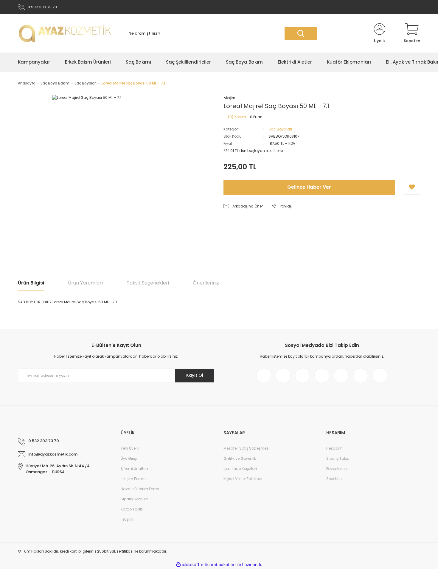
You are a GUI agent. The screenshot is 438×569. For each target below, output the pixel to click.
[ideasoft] (188, 565)
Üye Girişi (129, 458)
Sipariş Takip (337, 458)
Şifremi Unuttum (135, 468)
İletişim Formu (133, 478)
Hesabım (334, 448)
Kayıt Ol (194, 375)
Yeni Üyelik (130, 448)
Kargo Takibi (132, 509)
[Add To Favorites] (412, 187)
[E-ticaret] (218, 565)
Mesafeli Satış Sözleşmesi (246, 448)
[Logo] (65, 33)
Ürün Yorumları (85, 282)
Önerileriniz (206, 282)
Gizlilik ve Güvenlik (239, 458)
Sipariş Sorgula (134, 499)
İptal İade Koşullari (240, 468)
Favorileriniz (336, 468)
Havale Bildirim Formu (141, 488)
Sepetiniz (334, 478)
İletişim (127, 519)
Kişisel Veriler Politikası (242, 478)
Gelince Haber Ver (309, 187)
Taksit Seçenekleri (148, 282)
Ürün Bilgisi (31, 282)
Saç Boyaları (280, 129)
